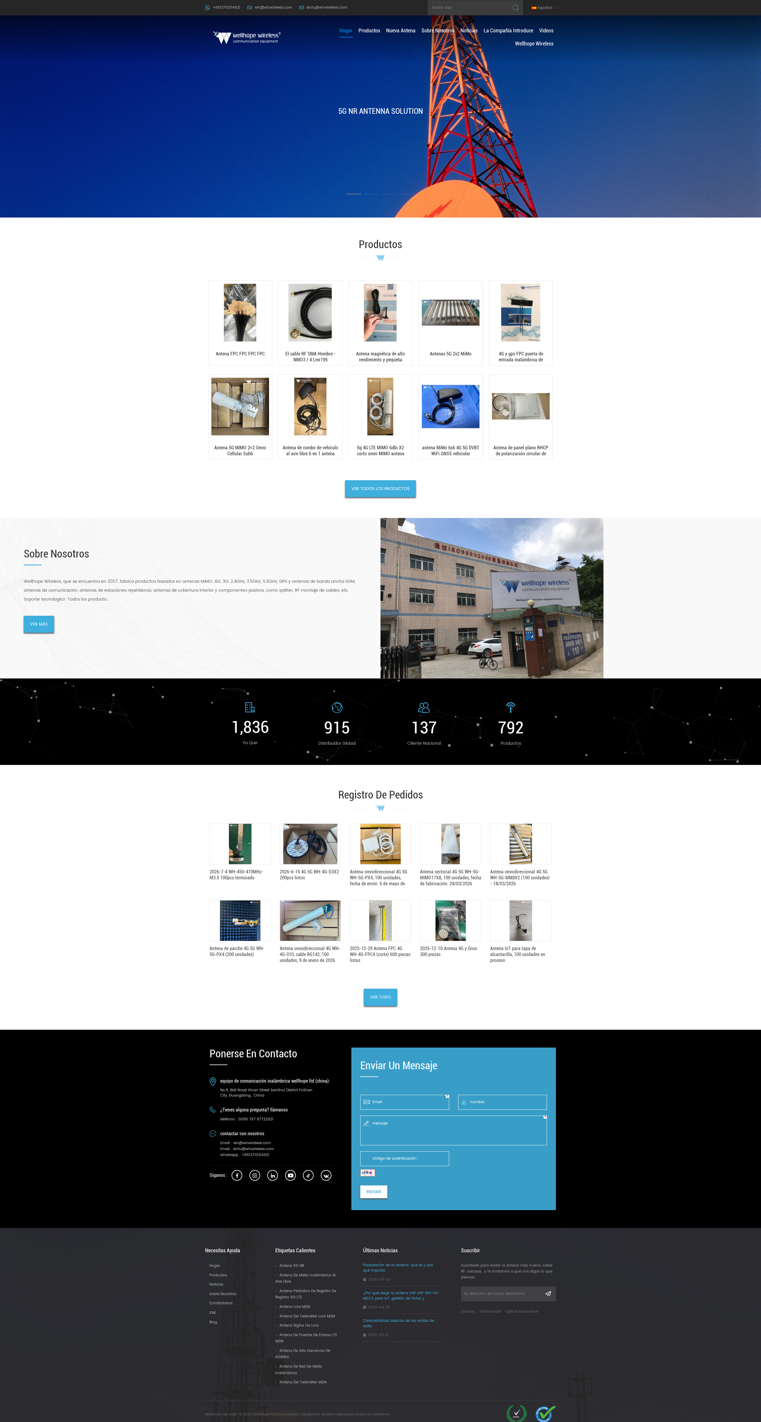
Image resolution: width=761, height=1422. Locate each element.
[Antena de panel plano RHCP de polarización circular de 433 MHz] (521, 417)
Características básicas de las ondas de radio (398, 1323)
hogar (346, 30)
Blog (213, 1322)
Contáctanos (220, 1303)
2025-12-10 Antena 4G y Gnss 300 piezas (448, 951)
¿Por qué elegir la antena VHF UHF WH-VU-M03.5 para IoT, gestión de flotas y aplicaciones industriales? (401, 1296)
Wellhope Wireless (534, 43)
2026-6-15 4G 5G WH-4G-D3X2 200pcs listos (309, 875)
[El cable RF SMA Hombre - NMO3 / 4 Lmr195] (310, 323)
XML (212, 1313)
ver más (39, 624)
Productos (218, 1275)
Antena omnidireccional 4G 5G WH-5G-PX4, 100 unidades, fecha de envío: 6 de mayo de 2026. (378, 878)
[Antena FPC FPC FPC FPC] (240, 323)
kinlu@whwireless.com (327, 7)
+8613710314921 (226, 7)
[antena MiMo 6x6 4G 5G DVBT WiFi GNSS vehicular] (450, 417)
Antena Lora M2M (294, 1307)
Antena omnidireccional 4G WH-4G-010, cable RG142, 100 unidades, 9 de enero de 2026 (310, 954)
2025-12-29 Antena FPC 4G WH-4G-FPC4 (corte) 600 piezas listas (380, 954)
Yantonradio (490, 1311)
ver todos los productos (380, 488)
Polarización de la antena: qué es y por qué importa (398, 1268)
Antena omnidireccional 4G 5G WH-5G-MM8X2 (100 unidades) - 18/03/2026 (520, 877)
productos (369, 30)
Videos (546, 30)
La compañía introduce (508, 30)
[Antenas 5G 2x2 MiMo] (450, 323)
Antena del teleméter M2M (302, 1382)
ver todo (380, 997)
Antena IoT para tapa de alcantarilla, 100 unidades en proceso (517, 954)
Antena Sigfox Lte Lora (299, 1325)
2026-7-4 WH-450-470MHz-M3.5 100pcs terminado (236, 875)
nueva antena (401, 30)
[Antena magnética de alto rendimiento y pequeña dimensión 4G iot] (380, 323)
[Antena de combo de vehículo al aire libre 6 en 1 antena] (310, 417)
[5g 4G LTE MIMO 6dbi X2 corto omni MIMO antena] (380, 417)
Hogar (214, 1266)
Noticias (469, 30)
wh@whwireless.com (273, 7)
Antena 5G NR (291, 1266)
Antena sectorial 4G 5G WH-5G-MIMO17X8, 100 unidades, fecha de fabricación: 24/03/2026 (450, 877)
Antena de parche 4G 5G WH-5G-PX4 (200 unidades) (237, 951)
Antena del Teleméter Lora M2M (307, 1316)
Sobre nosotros (438, 30)
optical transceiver (522, 1311)
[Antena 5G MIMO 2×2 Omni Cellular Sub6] (240, 417)
